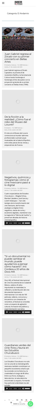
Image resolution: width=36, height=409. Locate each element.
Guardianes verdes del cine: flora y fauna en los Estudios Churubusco (17, 349)
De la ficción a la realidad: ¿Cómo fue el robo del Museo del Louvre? (17, 120)
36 (26, 400)
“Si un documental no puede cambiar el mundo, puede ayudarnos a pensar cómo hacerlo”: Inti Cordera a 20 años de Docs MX (17, 264)
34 (17, 400)
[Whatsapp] (30, 404)
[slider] (27, 223)
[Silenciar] (23, 223)
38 (11, 402)
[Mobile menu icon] (3, 3)
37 (31, 400)
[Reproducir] (7, 223)
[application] (17, 223)
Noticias (14, 65)
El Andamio (7, 65)
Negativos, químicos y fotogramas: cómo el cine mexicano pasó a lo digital (17, 181)
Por (22, 65)
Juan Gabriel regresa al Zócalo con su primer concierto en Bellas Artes (17, 58)
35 (22, 400)
